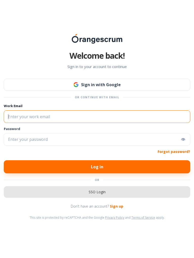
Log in (97, 167)
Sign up (116, 206)
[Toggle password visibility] (183, 139)
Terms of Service (143, 217)
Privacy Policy (114, 217)
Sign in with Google (101, 84)
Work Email (13, 106)
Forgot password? (174, 151)
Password (12, 128)
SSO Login (97, 191)
